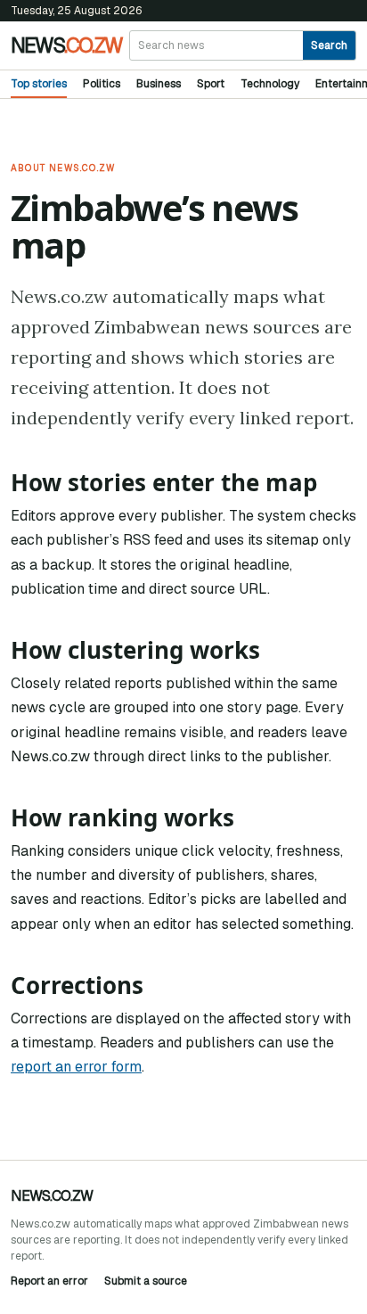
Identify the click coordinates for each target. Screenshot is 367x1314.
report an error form (76, 1066)
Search (329, 45)
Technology (270, 84)
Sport (210, 84)
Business (158, 84)
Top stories (39, 84)
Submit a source (145, 1281)
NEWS (66, 45)
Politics (101, 84)
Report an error (49, 1281)
